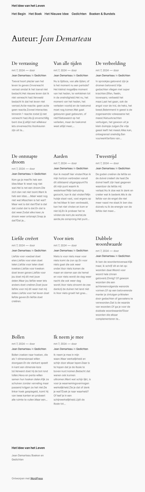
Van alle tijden (68, 63)
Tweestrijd (106, 156)
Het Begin (19, 14)
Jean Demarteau (21, 75)
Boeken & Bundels (102, 14)
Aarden (61, 156)
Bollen (18, 337)
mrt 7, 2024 (18, 70)
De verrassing (25, 63)
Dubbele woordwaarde (109, 241)
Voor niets (64, 238)
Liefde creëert (25, 238)
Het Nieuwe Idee (57, 14)
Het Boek (35, 14)
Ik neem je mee (69, 337)
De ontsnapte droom (24, 159)
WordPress (36, 478)
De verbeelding (111, 63)
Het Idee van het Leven (28, 5)
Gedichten (79, 14)
